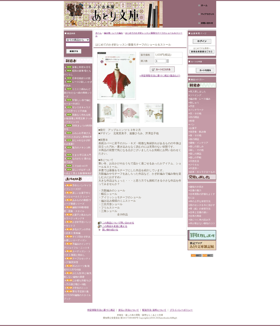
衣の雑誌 (194, 117)
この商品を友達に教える (114, 226)
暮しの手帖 (195, 157)
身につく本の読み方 (200, 219)
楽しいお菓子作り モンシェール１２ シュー (77, 195)
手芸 (192, 106)
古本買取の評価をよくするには (201, 196)
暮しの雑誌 (195, 153)
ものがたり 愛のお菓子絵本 (77, 160)
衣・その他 (195, 113)
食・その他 (195, 135)
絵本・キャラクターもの (202, 172)
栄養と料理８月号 (81, 67)
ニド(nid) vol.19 (79, 166)
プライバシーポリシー (181, 310)
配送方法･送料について (154, 310)
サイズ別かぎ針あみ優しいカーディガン (77, 238)
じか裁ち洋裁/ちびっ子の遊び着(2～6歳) (77, 282)
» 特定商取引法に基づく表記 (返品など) (160, 75)
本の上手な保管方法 (200, 201)
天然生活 (194, 161)
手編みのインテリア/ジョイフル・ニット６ (77, 246)
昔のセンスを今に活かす (202, 205)
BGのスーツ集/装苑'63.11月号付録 (77, 268)
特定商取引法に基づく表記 (101, 310)
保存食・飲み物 (198, 131)
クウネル (194, 164)
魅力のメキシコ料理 (77, 149)
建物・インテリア (199, 142)
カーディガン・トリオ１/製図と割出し (77, 253)
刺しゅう (194, 102)
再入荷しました (198, 91)
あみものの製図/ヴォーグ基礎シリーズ (77, 202)
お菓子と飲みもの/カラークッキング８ (77, 216)
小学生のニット (80, 288)
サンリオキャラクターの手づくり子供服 (77, 109)
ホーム (98, 33)
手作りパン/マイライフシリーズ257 (77, 187)
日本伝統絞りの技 (81, 78)
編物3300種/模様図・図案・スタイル (76, 209)
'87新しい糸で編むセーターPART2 (77, 102)
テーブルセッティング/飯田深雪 (77, 260)
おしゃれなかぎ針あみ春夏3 (77, 142)
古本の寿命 (195, 216)
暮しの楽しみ (197, 146)
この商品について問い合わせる (118, 222)
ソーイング (195, 95)
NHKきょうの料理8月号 (78, 127)
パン (192, 124)
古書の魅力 (195, 190)
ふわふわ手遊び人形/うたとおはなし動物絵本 (78, 135)
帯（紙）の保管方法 (200, 208)
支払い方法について (128, 310)
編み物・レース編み (113, 33)
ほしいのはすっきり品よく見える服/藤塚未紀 (78, 171)
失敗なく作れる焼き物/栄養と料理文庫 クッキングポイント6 (78, 118)
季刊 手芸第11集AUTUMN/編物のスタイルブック (77, 295)
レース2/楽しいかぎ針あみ (78, 84)
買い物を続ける (110, 229)
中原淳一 (194, 168)
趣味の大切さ (197, 186)
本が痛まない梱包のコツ (202, 223)
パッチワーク (197, 110)
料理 (192, 121)
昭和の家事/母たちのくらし (77, 73)
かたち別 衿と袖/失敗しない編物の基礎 (78, 275)
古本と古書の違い (199, 212)
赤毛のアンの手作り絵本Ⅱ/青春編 (77, 231)
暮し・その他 (197, 150)
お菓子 (193, 128)
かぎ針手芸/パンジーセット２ (77, 224)
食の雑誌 (194, 139)
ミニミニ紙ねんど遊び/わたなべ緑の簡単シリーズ (78, 93)
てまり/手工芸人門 (81, 155)
